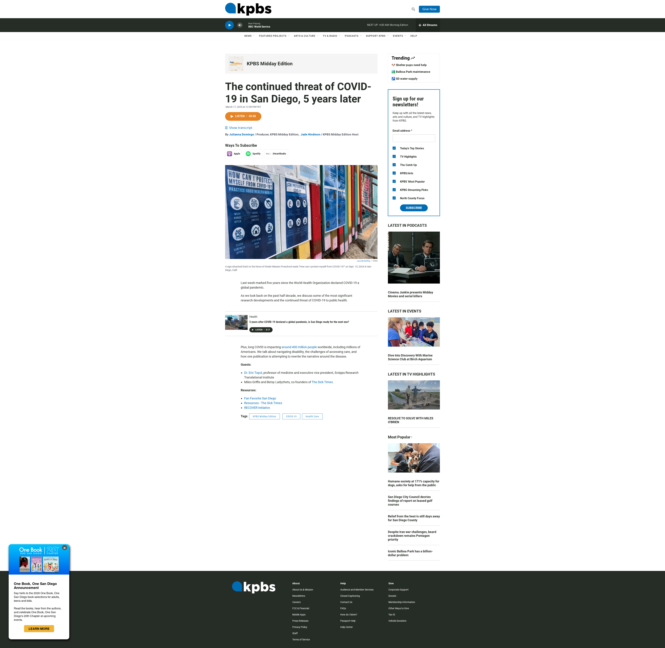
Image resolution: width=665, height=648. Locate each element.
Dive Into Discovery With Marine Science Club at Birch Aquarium (410, 357)
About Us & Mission (302, 589)
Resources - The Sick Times (263, 403)
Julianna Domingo (241, 134)
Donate (392, 595)
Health (253, 316)
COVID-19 (291, 416)
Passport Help (348, 620)
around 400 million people (299, 347)
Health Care (312, 416)
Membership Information (401, 602)
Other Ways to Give (398, 608)
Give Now (429, 9)
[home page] (248, 9)
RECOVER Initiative (257, 407)
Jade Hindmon (310, 134)
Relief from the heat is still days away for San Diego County (414, 518)
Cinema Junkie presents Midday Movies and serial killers (410, 294)
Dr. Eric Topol (253, 372)
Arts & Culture (304, 35)
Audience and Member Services (357, 589)
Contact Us (346, 602)
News (248, 35)
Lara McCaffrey (363, 261)
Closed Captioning (350, 595)
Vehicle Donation (397, 620)
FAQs (343, 608)
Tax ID (391, 614)
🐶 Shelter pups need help (409, 65)
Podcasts (351, 35)
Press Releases (300, 620)
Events (398, 35)
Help (413, 35)
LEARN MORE (39, 628)
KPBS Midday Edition (270, 64)
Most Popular (399, 437)
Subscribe (414, 208)
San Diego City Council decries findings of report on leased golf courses (410, 500)
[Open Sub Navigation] (254, 35)
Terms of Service (301, 639)
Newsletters (298, 595)
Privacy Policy (299, 627)
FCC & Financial (300, 608)
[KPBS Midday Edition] (236, 63)
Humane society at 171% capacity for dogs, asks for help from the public (413, 483)
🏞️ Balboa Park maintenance (411, 71)
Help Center (346, 627)
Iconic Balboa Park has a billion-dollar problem (410, 553)
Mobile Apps (298, 614)
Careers (296, 602)
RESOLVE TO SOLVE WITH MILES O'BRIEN (410, 420)
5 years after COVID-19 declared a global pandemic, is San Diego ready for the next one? (299, 322)
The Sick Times (322, 382)
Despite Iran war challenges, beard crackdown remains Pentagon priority (412, 535)
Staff (295, 633)
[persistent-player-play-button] (229, 25)
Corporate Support (398, 589)
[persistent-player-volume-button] (240, 25)
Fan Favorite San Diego (260, 398)
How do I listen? (348, 614)
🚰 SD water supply (405, 78)
